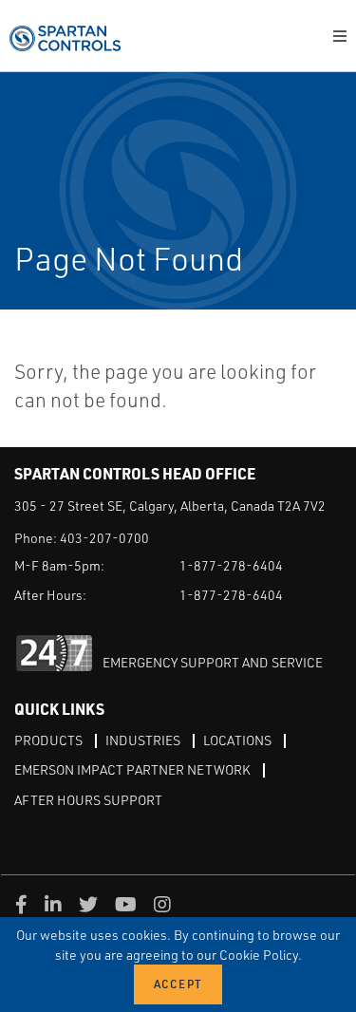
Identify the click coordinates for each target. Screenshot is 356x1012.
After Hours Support (88, 800)
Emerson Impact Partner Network (132, 769)
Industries (142, 740)
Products (48, 740)
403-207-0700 (104, 538)
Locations (237, 740)
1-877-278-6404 (231, 565)
